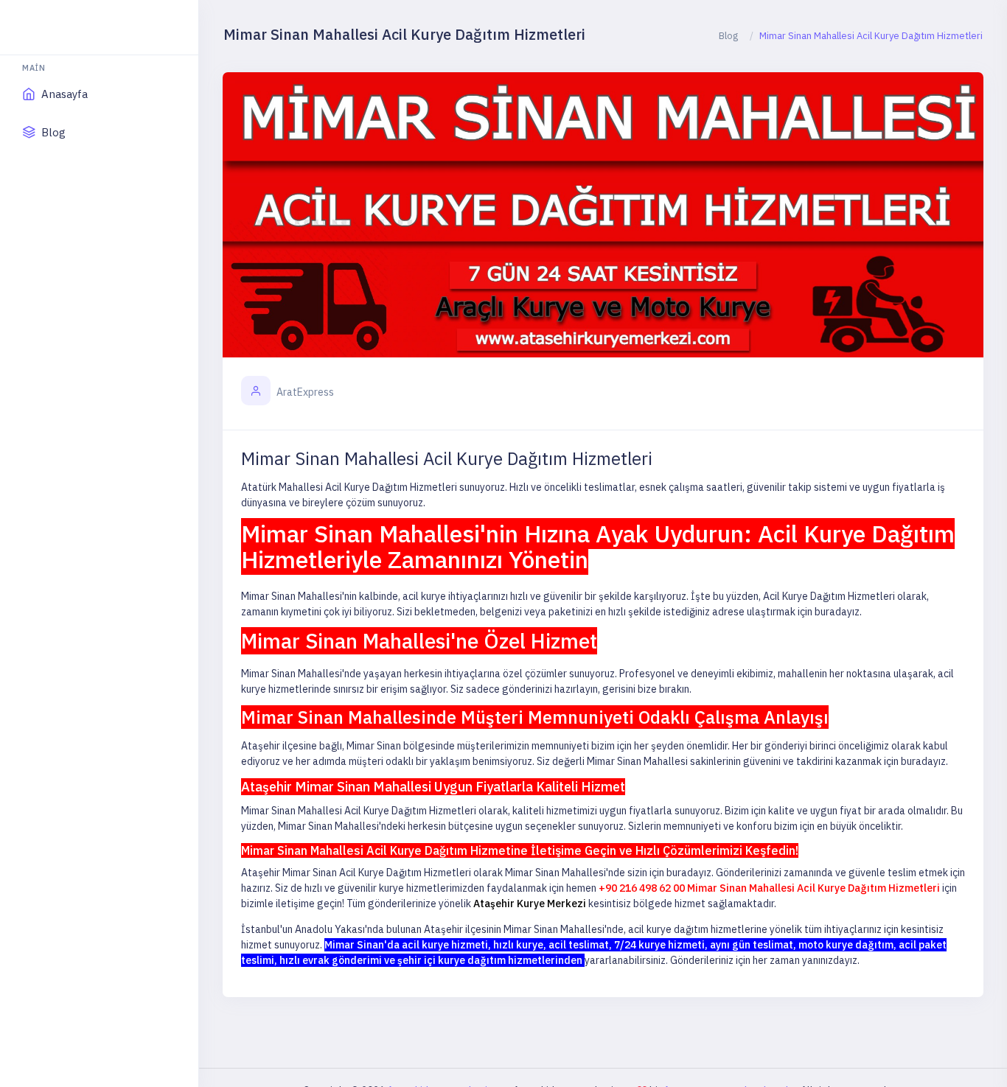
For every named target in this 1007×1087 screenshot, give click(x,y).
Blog (728, 35)
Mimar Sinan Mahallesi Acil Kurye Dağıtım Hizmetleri (446, 458)
